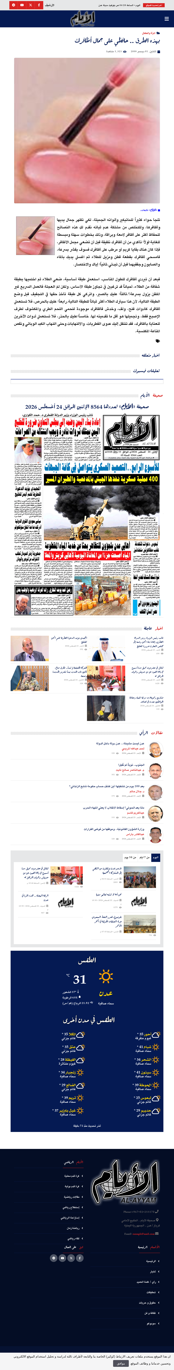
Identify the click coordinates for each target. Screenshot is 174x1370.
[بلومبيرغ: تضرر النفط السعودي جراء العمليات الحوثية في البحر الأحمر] (140, 924)
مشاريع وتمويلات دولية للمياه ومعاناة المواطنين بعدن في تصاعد (146, 699)
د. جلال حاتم (137, 791)
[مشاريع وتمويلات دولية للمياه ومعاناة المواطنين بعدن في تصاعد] (106, 708)
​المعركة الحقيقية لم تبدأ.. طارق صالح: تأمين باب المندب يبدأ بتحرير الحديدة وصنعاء (70, 672)
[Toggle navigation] (166, 19)
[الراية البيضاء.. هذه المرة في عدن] (67, 902)
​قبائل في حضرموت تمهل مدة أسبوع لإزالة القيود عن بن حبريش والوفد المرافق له (147, 672)
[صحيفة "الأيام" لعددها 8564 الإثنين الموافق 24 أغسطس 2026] (87, 513)
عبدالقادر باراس (135, 834)
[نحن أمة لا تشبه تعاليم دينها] (140, 901)
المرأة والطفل (148, 33)
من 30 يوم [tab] (130, 857)
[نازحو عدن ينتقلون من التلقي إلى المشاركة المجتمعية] (140, 877)
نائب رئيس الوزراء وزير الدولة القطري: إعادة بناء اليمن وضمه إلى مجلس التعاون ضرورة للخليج (148, 642)
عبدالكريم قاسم (135, 813)
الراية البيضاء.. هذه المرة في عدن (35, 897)
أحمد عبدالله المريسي (133, 748)
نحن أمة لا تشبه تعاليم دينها (109, 894)
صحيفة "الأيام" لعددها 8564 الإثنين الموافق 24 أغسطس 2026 (87, 406)
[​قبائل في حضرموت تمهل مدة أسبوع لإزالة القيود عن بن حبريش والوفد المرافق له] (106, 678)
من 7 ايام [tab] (144, 857)
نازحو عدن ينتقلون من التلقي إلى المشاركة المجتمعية (107, 870)
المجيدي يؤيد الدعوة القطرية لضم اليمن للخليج (69, 640)
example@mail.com (143, 1234)
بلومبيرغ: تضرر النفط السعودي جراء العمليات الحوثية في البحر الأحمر (107, 921)
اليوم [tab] (155, 857)
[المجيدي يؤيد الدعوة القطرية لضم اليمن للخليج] (30, 648)
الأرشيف (49, 5)
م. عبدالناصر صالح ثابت (130, 770)
